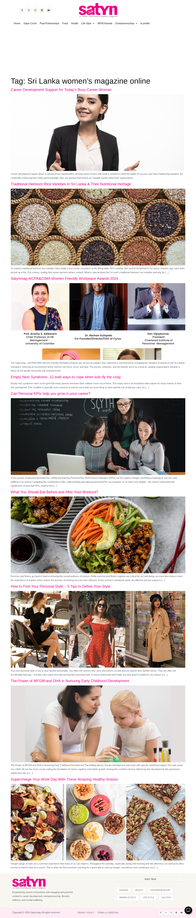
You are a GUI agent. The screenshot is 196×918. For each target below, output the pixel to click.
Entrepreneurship (124, 23)
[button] (123, 890)
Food (65, 23)
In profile (145, 23)
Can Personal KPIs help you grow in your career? (50, 393)
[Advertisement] (98, 48)
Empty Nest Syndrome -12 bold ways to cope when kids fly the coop (66, 377)
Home (17, 23)
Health (74, 23)
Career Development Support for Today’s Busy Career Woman (61, 90)
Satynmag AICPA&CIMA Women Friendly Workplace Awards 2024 (64, 278)
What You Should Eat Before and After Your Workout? (54, 492)
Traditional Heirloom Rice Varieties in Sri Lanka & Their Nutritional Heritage (71, 184)
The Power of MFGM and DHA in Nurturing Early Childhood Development (70, 681)
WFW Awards (105, 23)
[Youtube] (48, 10)
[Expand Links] (188, 910)
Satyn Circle (30, 23)
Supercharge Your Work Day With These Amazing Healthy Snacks (64, 779)
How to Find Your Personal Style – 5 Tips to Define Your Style (60, 586)
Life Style (86, 23)
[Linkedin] (42, 10)
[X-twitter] (28, 10)
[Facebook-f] (22, 10)
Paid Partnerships (49, 23)
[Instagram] (35, 10)
